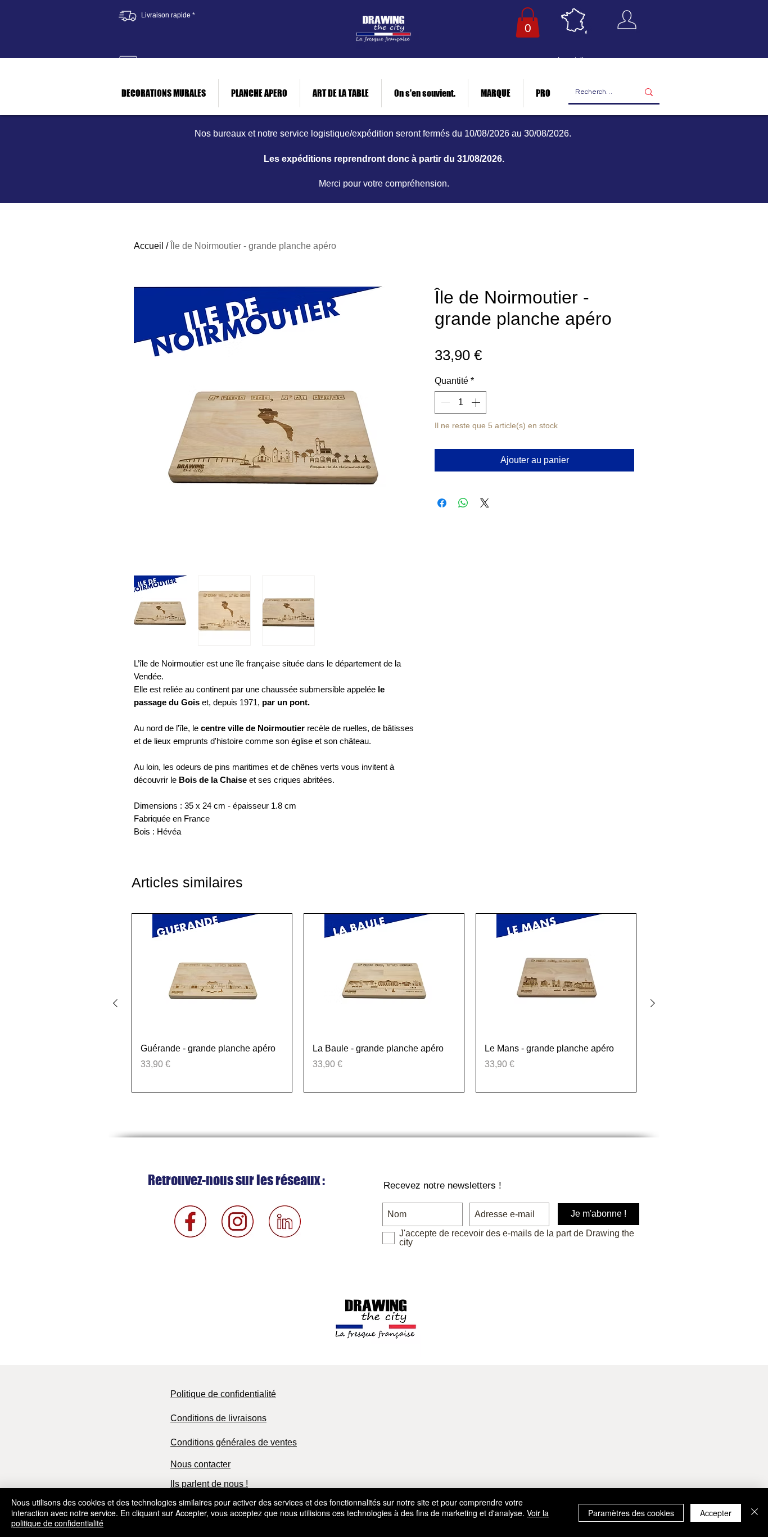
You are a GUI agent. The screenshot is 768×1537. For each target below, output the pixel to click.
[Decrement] (444, 402)
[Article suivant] (652, 1003)
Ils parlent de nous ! (209, 1484)
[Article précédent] (115, 1003)
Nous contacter (200, 1464)
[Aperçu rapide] (212, 973)
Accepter (715, 1512)
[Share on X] (484, 503)
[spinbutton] (460, 402)
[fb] (190, 1221)
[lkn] (285, 1221)
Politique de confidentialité (223, 1394)
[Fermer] (754, 1512)
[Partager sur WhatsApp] (463, 503)
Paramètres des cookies (631, 1512)
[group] (384, 1003)
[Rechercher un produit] (648, 92)
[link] (527, 22)
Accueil (149, 246)
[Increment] (477, 402)
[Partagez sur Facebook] (442, 503)
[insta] (238, 1221)
